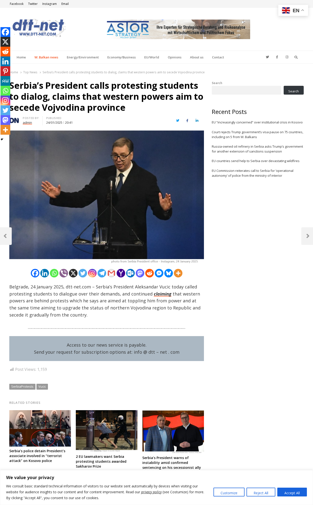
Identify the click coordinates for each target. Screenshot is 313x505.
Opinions (174, 57)
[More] (178, 273)
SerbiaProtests (22, 386)
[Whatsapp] (54, 273)
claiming (162, 294)
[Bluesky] (168, 273)
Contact (218, 57)
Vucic (42, 386)
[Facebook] (35, 273)
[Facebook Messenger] (159, 273)
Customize (229, 493)
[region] (156, 487)
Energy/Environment (83, 57)
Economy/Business (121, 57)
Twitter (33, 4)
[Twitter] (82, 273)
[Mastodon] (140, 273)
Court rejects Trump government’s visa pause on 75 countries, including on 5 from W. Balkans (257, 134)
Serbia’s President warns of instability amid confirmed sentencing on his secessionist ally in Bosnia (171, 465)
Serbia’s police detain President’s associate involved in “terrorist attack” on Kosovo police (37, 456)
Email (65, 4)
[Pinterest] (5, 71)
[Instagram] (92, 273)
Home (21, 57)
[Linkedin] (44, 273)
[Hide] (2, 139)
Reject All (261, 493)
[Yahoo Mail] (121, 273)
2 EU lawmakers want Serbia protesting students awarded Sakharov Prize (101, 461)
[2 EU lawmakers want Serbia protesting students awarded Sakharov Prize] (106, 413)
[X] (73, 273)
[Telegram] (102, 273)
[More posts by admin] (14, 119)
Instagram (49, 4)
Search (217, 83)
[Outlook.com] (130, 273)
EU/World (151, 57)
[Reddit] (149, 273)
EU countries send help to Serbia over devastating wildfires (256, 161)
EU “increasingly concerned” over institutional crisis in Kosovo (257, 122)
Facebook (16, 4)
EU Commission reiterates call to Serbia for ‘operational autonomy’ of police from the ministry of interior (252, 173)
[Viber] (63, 273)
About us (196, 57)
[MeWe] (5, 81)
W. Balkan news (46, 57)
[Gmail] (111, 273)
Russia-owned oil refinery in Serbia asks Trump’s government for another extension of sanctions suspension (257, 149)
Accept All (292, 493)
